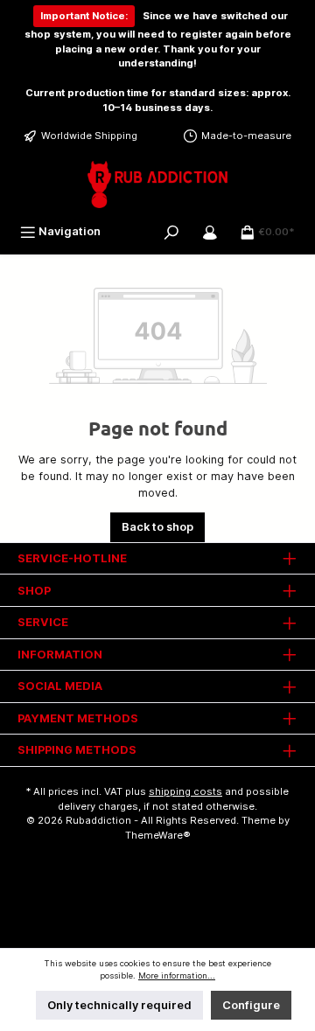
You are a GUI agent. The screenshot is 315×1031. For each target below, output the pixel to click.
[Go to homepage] (158, 184)
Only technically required (119, 1005)
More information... (176, 975)
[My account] (210, 231)
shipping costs (185, 791)
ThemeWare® (158, 835)
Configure (251, 1005)
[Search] (171, 231)
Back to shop (157, 526)
